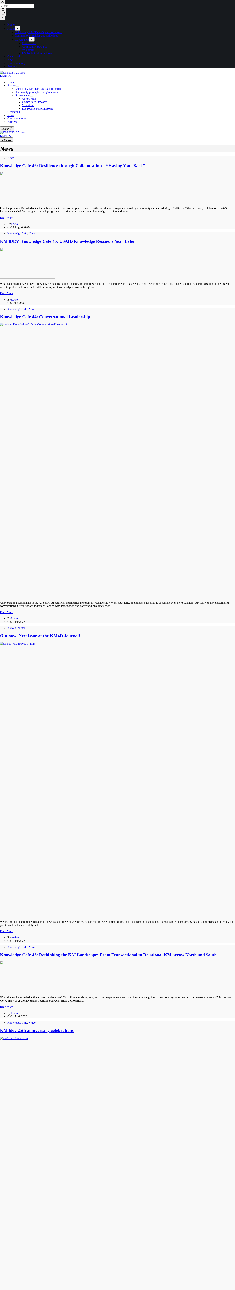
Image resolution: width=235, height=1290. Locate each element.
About (11, 85)
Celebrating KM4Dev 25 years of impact (38, 88)
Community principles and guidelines (36, 92)
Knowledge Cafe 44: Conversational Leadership (45, 316)
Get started (13, 111)
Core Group (29, 98)
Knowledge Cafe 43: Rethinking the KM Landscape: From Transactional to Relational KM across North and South (108, 954)
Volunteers (28, 105)
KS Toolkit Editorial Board (37, 108)
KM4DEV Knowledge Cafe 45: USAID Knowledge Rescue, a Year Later (67, 241)
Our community (16, 118)
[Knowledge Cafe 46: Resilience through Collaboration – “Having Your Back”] (27, 201)
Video (32, 1022)
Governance (22, 95)
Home (11, 82)
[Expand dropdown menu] (17, 86)
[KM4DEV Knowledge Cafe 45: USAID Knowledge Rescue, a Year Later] (27, 277)
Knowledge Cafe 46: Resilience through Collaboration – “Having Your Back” (72, 165)
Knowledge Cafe (17, 233)
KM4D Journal (16, 627)
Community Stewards (34, 101)
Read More (6, 217)
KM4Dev (5, 75)
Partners (12, 121)
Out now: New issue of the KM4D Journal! (40, 635)
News (10, 115)
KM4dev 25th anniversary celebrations (37, 1030)
